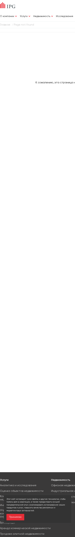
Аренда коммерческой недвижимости (25, 528)
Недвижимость (41, 16)
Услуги (24, 16)
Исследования (64, 16)
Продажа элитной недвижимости (22, 534)
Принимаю (15, 517)
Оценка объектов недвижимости (21, 491)
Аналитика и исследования (18, 485)
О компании (7, 16)
